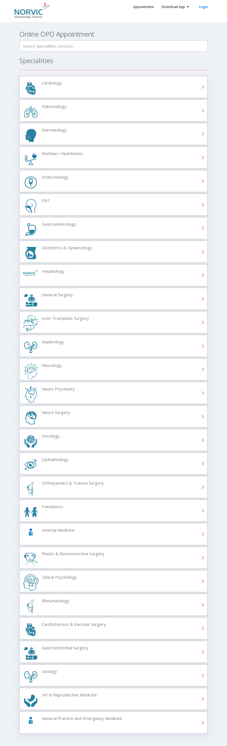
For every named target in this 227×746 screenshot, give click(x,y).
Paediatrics (52, 506)
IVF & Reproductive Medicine (69, 695)
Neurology (52, 365)
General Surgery (57, 294)
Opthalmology (55, 459)
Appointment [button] (143, 6)
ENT (46, 200)
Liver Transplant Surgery (65, 318)
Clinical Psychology (59, 577)
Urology (49, 671)
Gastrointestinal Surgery (65, 647)
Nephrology (53, 341)
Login (203, 6)
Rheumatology (55, 600)
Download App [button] (174, 6)
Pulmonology (54, 106)
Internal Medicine (58, 530)
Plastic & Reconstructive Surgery (73, 553)
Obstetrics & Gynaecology (67, 247)
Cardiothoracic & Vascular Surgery (74, 624)
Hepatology (53, 271)
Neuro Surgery (56, 412)
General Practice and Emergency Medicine (82, 718)
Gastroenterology (59, 224)
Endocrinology (55, 177)
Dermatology (54, 130)
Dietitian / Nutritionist (62, 153)
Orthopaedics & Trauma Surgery (73, 483)
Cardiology (52, 83)
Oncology (51, 436)
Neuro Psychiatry (58, 389)
